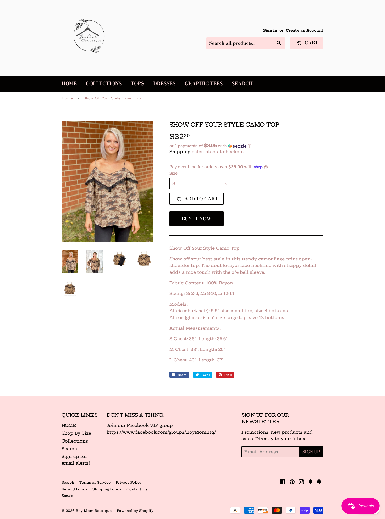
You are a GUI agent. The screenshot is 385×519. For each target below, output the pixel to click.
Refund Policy (74, 489)
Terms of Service (95, 482)
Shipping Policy (106, 489)
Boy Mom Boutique (94, 511)
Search (242, 83)
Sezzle (67, 496)
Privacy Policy (129, 482)
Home (69, 83)
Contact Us (136, 489)
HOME (69, 425)
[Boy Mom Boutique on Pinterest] (292, 482)
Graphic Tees (204, 83)
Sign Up (311, 452)
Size (173, 173)
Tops (137, 83)
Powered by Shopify (135, 511)
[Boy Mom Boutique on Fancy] (319, 482)
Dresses (164, 83)
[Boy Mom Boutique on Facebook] (282, 482)
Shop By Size (76, 433)
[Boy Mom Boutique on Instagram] (301, 482)
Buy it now (197, 218)
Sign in (270, 30)
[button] (246, 145)
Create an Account (304, 30)
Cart (310, 42)
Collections (104, 83)
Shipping (179, 151)
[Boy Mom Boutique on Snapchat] (310, 482)
